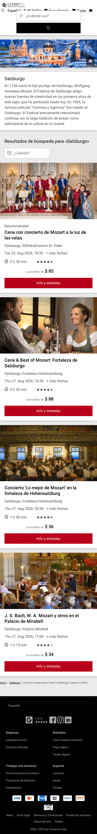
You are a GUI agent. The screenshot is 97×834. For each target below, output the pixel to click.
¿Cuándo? (22, 151)
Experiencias (13, 787)
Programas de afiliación (20, 780)
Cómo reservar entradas (67, 740)
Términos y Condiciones (48, 815)
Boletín (59, 821)
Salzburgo (14, 682)
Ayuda (57, 780)
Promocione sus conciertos (22, 773)
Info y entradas (48, 283)
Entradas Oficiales (17, 747)
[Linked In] (68, 721)
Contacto (58, 773)
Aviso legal (23, 815)
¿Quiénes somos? (16, 740)
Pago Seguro (61, 747)
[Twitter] (60, 721)
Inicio (3, 682)
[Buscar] (48, 28)
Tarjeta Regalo (61, 754)
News (9, 815)
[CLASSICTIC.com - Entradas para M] (13, 5)
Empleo (57, 787)
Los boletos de (35, 271)
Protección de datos (78, 815)
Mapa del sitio (42, 821)
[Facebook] (29, 719)
